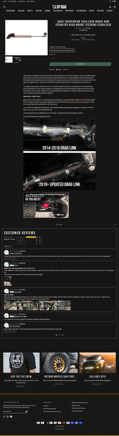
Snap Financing (30, 1)
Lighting (39, 11)
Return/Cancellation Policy (49, 409)
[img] (14, 251)
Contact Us (45, 406)
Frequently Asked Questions (78, 408)
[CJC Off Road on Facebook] (4, 417)
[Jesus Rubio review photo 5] (64, 305)
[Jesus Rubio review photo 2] (23, 305)
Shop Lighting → (97, 384)
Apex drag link (33, 110)
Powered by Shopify (59, 429)
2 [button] (58, 335)
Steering (21, 11)
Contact (110, 11)
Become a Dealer (76, 405)
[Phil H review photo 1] (7, 281)
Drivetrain (69, 11)
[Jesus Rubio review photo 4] (50, 305)
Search (5, 1)
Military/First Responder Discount (80, 402)
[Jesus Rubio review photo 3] (37, 305)
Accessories (58, 11)
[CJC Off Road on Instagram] (8, 417)
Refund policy (21, 1)
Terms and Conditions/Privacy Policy (52, 411)
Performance (81, 11)
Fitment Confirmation (57, 47)
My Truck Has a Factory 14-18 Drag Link (62, 50)
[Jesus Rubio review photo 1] (10, 305)
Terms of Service (12, 1)
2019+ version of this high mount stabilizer (78, 102)
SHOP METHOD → (59, 384)
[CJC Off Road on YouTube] (11, 417)
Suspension (10, 11)
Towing (47, 11)
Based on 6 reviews (9, 239)
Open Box (100, 11)
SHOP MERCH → (21, 386)
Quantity (52, 54)
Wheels (30, 11)
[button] (80, 28)
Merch (91, 11)
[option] (26, 37)
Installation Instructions (77, 411)
